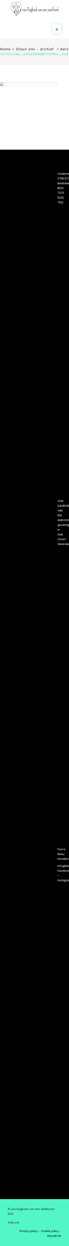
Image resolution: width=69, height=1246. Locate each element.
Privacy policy (29, 1231)
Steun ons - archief (35, 49)
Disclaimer (54, 1236)
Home (5, 49)
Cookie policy (50, 1231)
